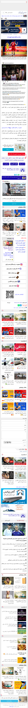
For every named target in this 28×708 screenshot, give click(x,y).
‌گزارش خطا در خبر (24, 305)
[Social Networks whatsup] (18, 175)
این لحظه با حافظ (12, 273)
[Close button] (27, 695)
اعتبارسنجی (25, 451)
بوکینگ (21, 451)
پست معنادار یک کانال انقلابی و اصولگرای (16, 560)
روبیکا (10, 128)
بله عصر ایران (4, 128)
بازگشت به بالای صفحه (20, 487)
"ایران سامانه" (11, 706)
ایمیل (25, 425)
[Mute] (6, 195)
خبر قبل (7, 164)
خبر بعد (21, 164)
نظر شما (24, 418)
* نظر (25, 429)
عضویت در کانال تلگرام (17, 128)
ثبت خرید (14, 204)
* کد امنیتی (24, 440)
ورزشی (21, 34)
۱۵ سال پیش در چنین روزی (13, 269)
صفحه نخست (25, 34)
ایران (17, 307)
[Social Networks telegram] (15, 175)
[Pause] (4, 195)
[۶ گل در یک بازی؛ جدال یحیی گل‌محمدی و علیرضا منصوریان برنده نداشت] (14, 529)
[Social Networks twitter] (17, 175)
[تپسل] (3, 181)
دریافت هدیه (9, 701)
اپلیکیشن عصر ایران (19, 294)
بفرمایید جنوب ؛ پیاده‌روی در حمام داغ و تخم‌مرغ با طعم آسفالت (8, 248)
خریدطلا (8, 149)
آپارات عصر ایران (12, 286)
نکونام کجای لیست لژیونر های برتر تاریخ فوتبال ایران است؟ (20, 243)
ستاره (15, 307)
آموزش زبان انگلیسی (12, 281)
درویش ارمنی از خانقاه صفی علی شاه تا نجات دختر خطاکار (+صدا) (11, 169)
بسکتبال (20, 307)
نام (25, 420)
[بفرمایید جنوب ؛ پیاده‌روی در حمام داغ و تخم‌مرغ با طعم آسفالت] (8, 243)
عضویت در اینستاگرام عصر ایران (13, 264)
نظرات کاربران (14, 164)
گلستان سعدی (12, 277)
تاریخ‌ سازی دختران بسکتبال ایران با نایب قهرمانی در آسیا (20, 250)
